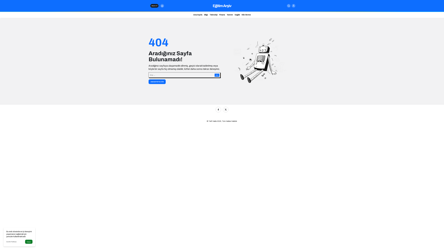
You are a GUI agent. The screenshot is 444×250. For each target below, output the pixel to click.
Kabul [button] (29, 242)
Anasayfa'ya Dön (157, 82)
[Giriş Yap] (293, 6)
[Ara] (289, 6)
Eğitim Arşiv (222, 6)
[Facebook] (218, 109)
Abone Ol (154, 6)
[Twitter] (225, 109)
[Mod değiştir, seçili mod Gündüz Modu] (162, 6)
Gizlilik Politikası (11, 242)
